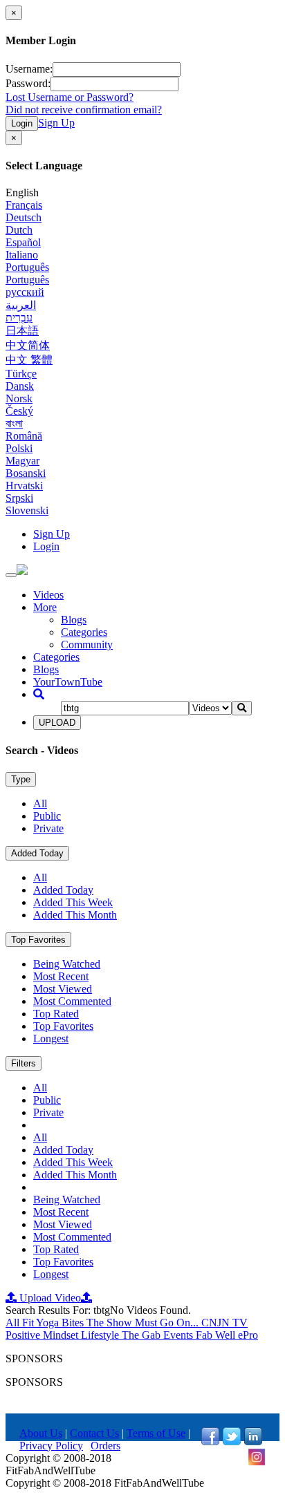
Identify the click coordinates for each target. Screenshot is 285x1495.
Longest (50, 1038)
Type (20, 779)
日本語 (22, 331)
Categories (84, 632)
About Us (40, 1433)
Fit (29, 1322)
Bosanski (26, 473)
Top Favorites (38, 939)
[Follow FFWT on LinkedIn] (253, 1441)
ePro (248, 1335)
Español (23, 242)
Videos (48, 595)
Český (19, 411)
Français (24, 205)
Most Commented (72, 1001)
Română (24, 436)
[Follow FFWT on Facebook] (210, 1441)
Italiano (22, 255)
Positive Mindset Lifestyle (64, 1335)
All (40, 803)
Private (48, 828)
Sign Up (56, 123)
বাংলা (14, 423)
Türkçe (21, 373)
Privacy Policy (51, 1445)
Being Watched (66, 964)
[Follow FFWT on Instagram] (257, 1462)
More (45, 607)
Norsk (19, 398)
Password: (28, 83)
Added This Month (75, 915)
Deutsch (24, 217)
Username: (29, 69)
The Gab (142, 1335)
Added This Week (73, 902)
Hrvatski (24, 485)
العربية (21, 305)
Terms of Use (156, 1433)
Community (87, 644)
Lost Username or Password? (70, 97)
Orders (105, 1445)
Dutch (19, 230)
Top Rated (56, 1013)
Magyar (22, 461)
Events (179, 1335)
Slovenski (27, 510)
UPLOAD (57, 722)
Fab (205, 1335)
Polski (19, 448)
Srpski (19, 498)
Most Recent (61, 976)
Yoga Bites (61, 1322)
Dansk (20, 386)
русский (25, 292)
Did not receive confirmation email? (84, 109)
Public (47, 816)
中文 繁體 (29, 360)
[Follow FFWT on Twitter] (232, 1441)
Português (27, 267)
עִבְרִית (19, 317)
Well (226, 1335)
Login (22, 123)
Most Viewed (62, 989)
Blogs (73, 620)
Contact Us (94, 1433)
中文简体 (28, 345)
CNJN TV (224, 1322)
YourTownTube (67, 682)
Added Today (37, 853)
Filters (23, 1063)
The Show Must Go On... (143, 1322)
